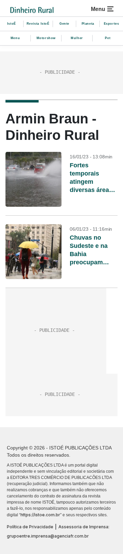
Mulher (77, 38)
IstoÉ (11, 23)
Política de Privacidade (30, 526)
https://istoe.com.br (40, 514)
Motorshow (46, 38)
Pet (107, 38)
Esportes (111, 23)
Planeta (88, 23)
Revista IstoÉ (38, 23)
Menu (15, 38)
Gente (64, 23)
